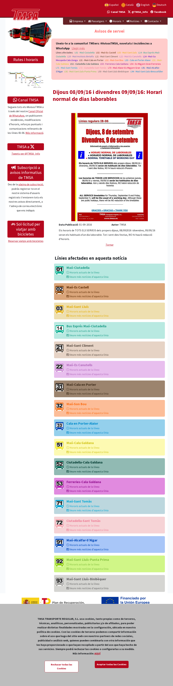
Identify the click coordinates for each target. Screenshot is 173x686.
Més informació (34, 132)
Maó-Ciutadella (78, 267)
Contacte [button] (153, 21)
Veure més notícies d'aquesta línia (88, 276)
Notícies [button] (134, 21)
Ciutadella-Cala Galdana (84, 462)
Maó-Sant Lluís (77, 306)
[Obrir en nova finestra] (109, 166)
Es (114, 4)
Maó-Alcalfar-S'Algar (81, 540)
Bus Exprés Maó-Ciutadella (86, 326)
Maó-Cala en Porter (81, 384)
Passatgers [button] (98, 21)
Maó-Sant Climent (80, 345)
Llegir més (78, 48)
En (145, 4)
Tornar (110, 244)
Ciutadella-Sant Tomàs (83, 521)
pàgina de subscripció (30, 184)
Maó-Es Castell (77, 287)
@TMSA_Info (139, 12)
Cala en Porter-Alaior (82, 423)
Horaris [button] (117, 21)
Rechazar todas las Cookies (61, 666)
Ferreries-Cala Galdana (83, 482)
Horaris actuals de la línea (84, 272)
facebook (159, 12)
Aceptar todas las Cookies (111, 664)
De (161, 4)
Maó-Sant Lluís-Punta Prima (87, 559)
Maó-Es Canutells (79, 365)
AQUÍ (97, 653)
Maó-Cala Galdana (80, 443)
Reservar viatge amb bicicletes (25, 241)
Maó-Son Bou (76, 404)
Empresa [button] (77, 21)
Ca (129, 4)
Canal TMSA (117, 12)
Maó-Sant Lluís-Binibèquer (86, 579)
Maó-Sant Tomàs (79, 501)
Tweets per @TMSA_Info (25, 153)
